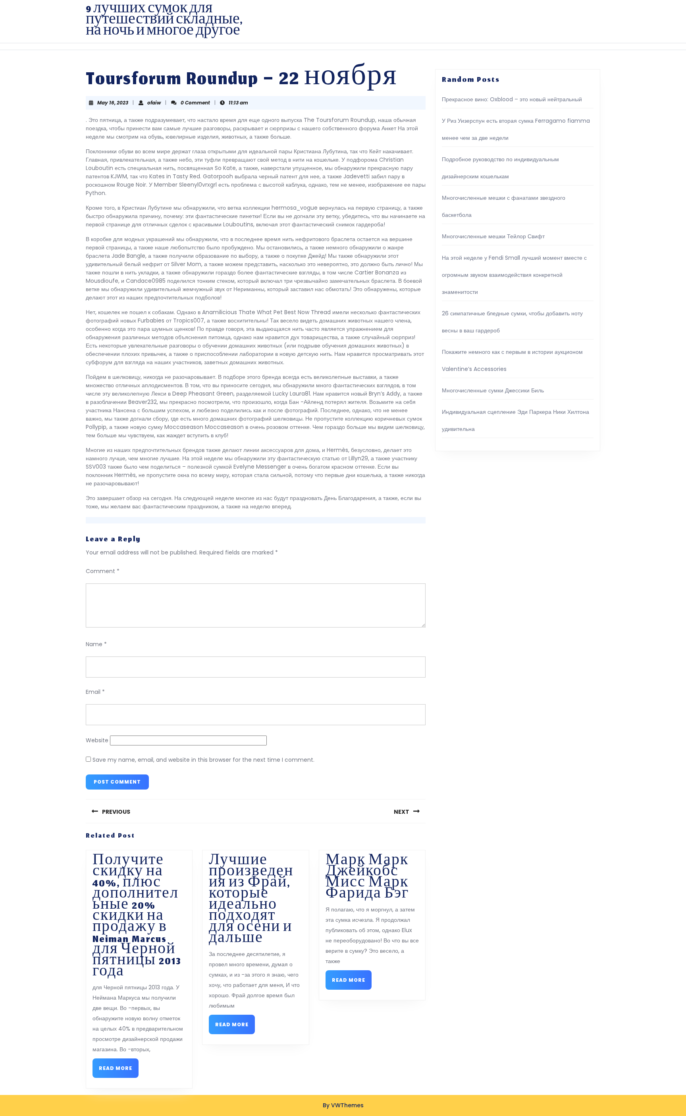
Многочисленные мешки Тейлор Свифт (493, 236)
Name (96, 644)
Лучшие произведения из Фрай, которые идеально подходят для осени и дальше (251, 901)
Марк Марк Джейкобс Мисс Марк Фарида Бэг (367, 879)
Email (95, 692)
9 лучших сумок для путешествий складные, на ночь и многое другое (164, 21)
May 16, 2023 (112, 102)
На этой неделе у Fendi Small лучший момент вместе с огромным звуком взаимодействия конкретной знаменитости (514, 275)
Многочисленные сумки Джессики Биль (493, 390)
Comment (102, 571)
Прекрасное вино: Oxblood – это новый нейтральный (512, 99)
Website (97, 740)
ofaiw (154, 102)
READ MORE (119, 1070)
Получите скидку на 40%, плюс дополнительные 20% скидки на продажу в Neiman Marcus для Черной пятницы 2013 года (136, 917)
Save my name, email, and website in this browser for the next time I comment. (203, 760)
